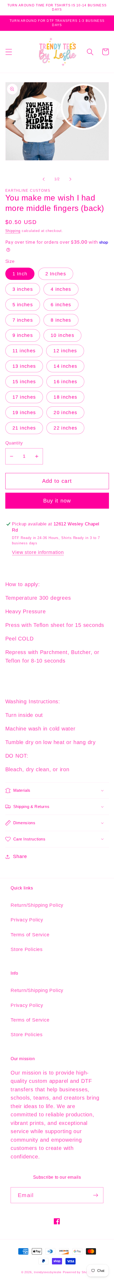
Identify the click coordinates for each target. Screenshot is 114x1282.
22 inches (65, 428)
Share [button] (20, 856)
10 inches (62, 335)
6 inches (61, 304)
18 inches (65, 397)
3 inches (22, 289)
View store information (38, 552)
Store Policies (27, 949)
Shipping (12, 231)
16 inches (65, 381)
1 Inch (20, 273)
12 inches (65, 350)
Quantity (14, 443)
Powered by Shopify (78, 1272)
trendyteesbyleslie (48, 1272)
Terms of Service (30, 934)
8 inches (61, 320)
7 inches (22, 320)
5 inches (22, 304)
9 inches (22, 335)
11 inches (24, 350)
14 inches (65, 366)
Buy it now (57, 501)
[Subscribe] (95, 1195)
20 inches (65, 412)
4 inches (61, 289)
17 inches (24, 397)
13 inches (24, 366)
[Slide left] (43, 179)
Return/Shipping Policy (37, 905)
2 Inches (55, 273)
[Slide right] (70, 179)
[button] (8, 51)
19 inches (24, 412)
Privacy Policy (27, 919)
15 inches (24, 381)
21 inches (24, 428)
